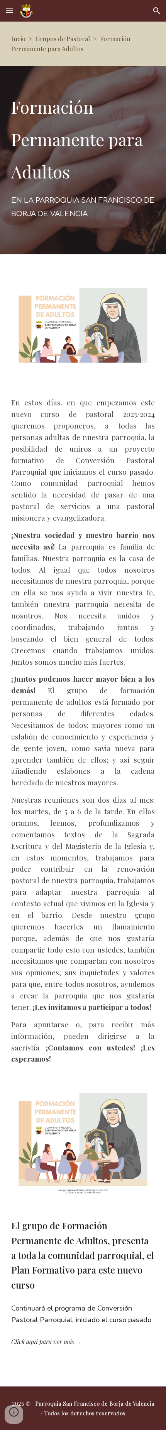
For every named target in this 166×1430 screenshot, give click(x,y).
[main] (83, 44)
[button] (9, 10)
